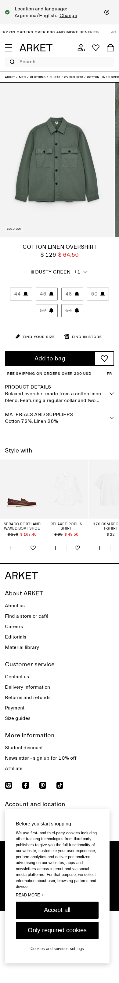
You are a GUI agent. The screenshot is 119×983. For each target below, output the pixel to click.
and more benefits (72, 31)
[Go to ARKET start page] (36, 47)
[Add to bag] (11, 547)
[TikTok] (59, 785)
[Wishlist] (95, 47)
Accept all (57, 910)
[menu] (8, 47)
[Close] (106, 12)
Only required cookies (57, 930)
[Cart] (110, 47)
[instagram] (8, 785)
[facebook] (25, 785)
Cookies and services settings (57, 948)
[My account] (81, 47)
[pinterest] (42, 785)
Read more (30, 894)
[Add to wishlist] (104, 358)
